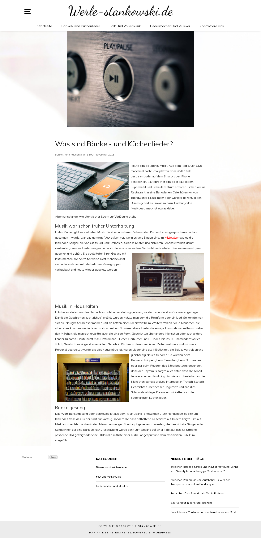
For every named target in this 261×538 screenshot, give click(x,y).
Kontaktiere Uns (212, 26)
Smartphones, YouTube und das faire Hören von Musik (204, 512)
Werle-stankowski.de (144, 526)
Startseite (44, 26)
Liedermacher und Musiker (170, 26)
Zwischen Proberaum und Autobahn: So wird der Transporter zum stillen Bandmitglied (200, 482)
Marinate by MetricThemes (110, 532)
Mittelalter (172, 238)
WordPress (162, 532)
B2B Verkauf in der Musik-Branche (191, 503)
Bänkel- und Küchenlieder (80, 26)
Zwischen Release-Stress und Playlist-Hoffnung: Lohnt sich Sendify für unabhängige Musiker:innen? (204, 469)
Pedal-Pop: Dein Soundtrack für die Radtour (197, 493)
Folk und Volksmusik (125, 26)
